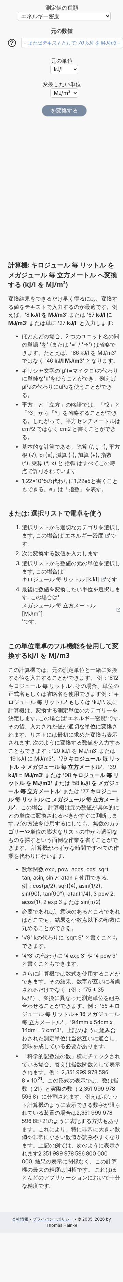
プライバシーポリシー (52, 1219)
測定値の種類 (61, 7)
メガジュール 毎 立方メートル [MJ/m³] (59, 609)
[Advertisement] (61, 188)
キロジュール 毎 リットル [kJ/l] (60, 579)
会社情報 (20, 1219)
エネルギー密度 (84, 535)
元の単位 (62, 61)
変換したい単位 (62, 84)
